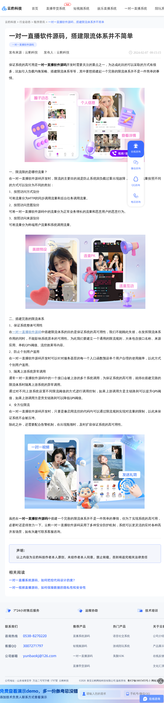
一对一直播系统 (136, 8)
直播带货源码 (81, 666)
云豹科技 (10, 22)
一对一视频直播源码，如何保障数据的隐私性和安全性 (47, 587)
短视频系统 (81, 8)
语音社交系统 (121, 636)
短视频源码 (80, 646)
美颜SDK (118, 656)
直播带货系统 (55, 8)
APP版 (153, 22)
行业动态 (25, 22)
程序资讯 (39, 22)
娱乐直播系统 (107, 8)
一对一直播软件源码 (23, 44)
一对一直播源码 (83, 656)
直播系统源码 (81, 636)
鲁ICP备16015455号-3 (139, 680)
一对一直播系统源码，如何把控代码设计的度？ (42, 580)
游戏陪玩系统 (121, 646)
